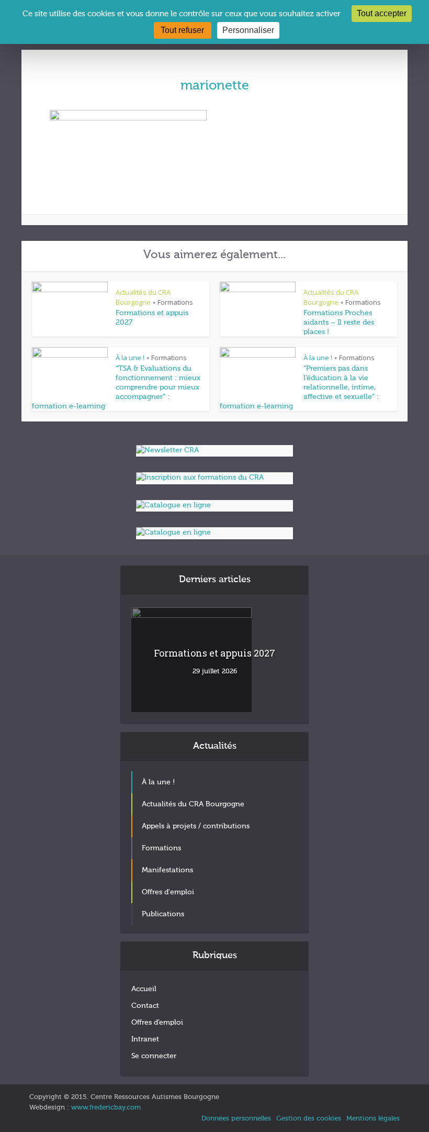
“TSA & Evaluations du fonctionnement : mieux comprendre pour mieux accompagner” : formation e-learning (116, 387)
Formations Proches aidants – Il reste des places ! (338, 322)
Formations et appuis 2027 (214, 653)
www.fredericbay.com (106, 1107)
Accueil (143, 989)
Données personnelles (236, 1118)
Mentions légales (373, 1118)
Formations (175, 302)
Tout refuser (182, 30)
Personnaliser (248, 30)
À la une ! (130, 357)
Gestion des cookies (308, 1118)
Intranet (145, 1039)
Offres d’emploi (157, 1022)
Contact (145, 1005)
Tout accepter (382, 13)
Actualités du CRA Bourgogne (143, 297)
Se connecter (153, 1056)
